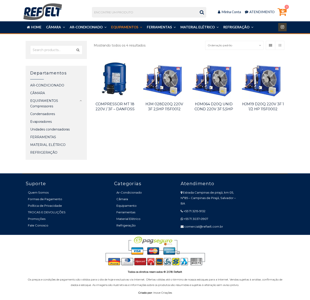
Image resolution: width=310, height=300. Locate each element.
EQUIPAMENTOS (44, 101)
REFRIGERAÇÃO (43, 152)
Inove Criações (162, 292)
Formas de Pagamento (45, 199)
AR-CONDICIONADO (47, 85)
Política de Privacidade (45, 205)
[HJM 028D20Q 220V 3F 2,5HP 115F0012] (164, 78)
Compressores (41, 106)
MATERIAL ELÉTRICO (48, 145)
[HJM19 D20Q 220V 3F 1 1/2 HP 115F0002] (263, 78)
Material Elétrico (128, 219)
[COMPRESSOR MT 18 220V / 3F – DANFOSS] (115, 78)
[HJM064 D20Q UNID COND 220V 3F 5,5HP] (213, 78)
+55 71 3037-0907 (196, 219)
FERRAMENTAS (43, 137)
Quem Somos (38, 192)
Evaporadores (41, 122)
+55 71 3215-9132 (194, 211)
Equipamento (126, 205)
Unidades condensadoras (50, 129)
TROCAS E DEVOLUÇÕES (47, 212)
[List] (279, 45)
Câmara (122, 199)
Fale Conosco (38, 225)
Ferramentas (125, 212)
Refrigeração (126, 225)
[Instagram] (282, 27)
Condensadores (42, 114)
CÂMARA (37, 93)
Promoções (36, 219)
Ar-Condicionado (129, 192)
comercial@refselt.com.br (203, 226)
